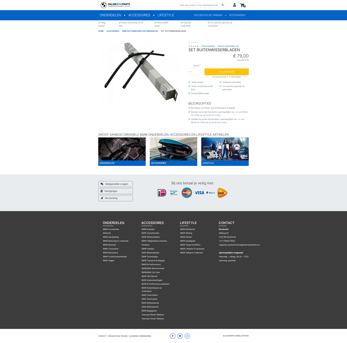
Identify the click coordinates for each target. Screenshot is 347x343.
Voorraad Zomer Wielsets (153, 318)
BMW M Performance (151, 264)
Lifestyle (166, 15)
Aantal (196, 65)
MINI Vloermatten (149, 299)
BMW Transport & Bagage (153, 260)
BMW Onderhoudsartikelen (115, 256)
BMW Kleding (186, 233)
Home (101, 31)
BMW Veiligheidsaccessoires (154, 241)
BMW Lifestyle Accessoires (192, 249)
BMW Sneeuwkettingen (152, 280)
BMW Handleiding (111, 237)
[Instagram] (187, 336)
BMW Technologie (150, 256)
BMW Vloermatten (150, 295)
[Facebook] (172, 336)
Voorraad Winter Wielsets (153, 314)
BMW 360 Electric (150, 276)
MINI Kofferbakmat (150, 307)
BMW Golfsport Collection (191, 252)
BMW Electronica (110, 252)
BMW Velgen (108, 260)
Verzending (111, 198)
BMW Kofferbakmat (150, 303)
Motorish (107, 233)
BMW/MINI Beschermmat (153, 268)
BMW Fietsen (186, 237)
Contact (102, 336)
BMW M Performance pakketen (156, 284)
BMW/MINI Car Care (151, 272)
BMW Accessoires (111, 229)
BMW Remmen (109, 245)
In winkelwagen (226, 72)
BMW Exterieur (148, 229)
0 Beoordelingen (208, 46)
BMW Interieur (148, 249)
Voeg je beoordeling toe (228, 46)
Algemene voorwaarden (140, 336)
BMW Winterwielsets (151, 237)
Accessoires (139, 15)
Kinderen (146, 245)
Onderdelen (110, 15)
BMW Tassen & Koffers (190, 245)
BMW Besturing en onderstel (115, 241)
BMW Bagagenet (149, 311)
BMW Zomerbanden (150, 233)
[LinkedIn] (180, 336)
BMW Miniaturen (187, 229)
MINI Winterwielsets (150, 252)
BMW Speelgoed (187, 241)
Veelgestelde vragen (208, 15)
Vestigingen (237, 15)
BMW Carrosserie (110, 249)
